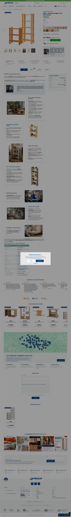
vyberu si (31, 260)
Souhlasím (40, 260)
